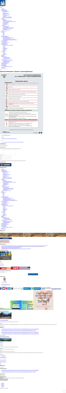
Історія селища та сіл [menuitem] (4, 44)
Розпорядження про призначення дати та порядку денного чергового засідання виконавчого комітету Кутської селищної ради (20, 332)
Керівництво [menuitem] (5, 180)
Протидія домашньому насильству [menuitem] (7, 66)
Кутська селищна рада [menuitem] (6, 58)
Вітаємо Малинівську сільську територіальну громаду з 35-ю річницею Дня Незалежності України (15, 248)
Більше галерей (2, 265)
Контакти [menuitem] (3, 67)
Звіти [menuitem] (4, 12)
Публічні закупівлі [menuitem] (4, 56)
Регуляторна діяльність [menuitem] (5, 36)
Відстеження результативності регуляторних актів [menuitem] (10, 39)
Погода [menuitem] (3, 386)
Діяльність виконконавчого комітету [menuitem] (8, 28)
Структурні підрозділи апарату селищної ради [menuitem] (9, 21)
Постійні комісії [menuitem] (5, 183)
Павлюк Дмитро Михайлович (6, 284)
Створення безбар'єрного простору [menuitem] (8, 60)
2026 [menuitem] (3, 193)
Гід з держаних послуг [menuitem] (6, 42)
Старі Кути (1, 342)
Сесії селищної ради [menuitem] (5, 26)
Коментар (1, 154)
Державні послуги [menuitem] (4, 41)
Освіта (1, 323)
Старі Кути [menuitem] (4, 46)
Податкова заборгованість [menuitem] (5, 196)
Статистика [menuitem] (4, 14)
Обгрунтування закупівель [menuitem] (8, 219)
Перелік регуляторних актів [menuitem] (7, 38)
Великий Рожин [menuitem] (5, 48)
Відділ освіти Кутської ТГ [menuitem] (6, 57)
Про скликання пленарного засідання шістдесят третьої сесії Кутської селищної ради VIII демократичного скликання (19, 330)
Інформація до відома (7, 135)
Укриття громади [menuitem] (4, 225)
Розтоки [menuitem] (4, 49)
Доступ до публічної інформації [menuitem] (7, 17)
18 (1, 361)
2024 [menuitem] (3, 34)
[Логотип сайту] (2, 6)
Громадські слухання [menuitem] (4, 62)
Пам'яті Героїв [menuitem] (3, 9)
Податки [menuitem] (3, 32)
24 (0, 362)
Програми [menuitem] (4, 16)
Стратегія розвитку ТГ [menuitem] (5, 40)
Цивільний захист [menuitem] (4, 203)
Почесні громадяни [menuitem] (4, 170)
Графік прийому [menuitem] (4, 228)
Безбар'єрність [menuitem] (4, 59)
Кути (0, 261)
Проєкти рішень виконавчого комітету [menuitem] (8, 27)
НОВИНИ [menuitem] (3, 18)
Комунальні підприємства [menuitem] (5, 63)
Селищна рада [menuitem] (3, 19)
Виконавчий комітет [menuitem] (6, 23)
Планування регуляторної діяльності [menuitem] (8, 37)
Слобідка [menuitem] (4, 50)
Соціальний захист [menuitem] (4, 65)
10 (0, 360)
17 (0, 361)
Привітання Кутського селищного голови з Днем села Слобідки (10, 247)
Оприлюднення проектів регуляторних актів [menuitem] (9, 199)
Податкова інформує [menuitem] (6, 15)
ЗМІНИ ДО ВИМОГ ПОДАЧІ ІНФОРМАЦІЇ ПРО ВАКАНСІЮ (9, 138)
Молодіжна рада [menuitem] (4, 31)
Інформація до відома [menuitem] (6, 11)
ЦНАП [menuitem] (2, 30)
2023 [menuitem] (3, 35)
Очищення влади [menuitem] (5, 13)
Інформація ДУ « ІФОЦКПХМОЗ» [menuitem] (7, 177)
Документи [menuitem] (3, 25)
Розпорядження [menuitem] (5, 29)
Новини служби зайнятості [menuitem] (6, 174)
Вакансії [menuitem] (3, 55)
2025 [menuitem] (3, 33)
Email (1, 157)
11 (1, 360)
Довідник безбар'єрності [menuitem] (6, 222)
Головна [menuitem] (3, 8)
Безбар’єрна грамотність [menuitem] (6, 61)
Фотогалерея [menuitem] (3, 51)
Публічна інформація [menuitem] (4, 10)
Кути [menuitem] (3, 206)
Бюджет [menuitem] (3, 384)
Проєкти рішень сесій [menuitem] (6, 186)
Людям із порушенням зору (33, 274)
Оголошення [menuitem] (3, 215)
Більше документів (2, 335)
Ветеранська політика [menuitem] (5, 43)
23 (5, 361)
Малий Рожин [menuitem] (5, 54)
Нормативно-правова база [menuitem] (6, 190)
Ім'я (0, 156)
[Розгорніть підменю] (4, 32)
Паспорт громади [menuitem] (4, 64)
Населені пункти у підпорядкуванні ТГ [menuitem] (8, 45)
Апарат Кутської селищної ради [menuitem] (7, 20)
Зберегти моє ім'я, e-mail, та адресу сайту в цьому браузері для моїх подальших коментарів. (13, 160)
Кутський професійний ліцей (4, 320)
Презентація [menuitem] (4, 24)
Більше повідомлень (3, 355)
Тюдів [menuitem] (4, 47)
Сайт (0, 159)
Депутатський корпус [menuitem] (6, 22)
